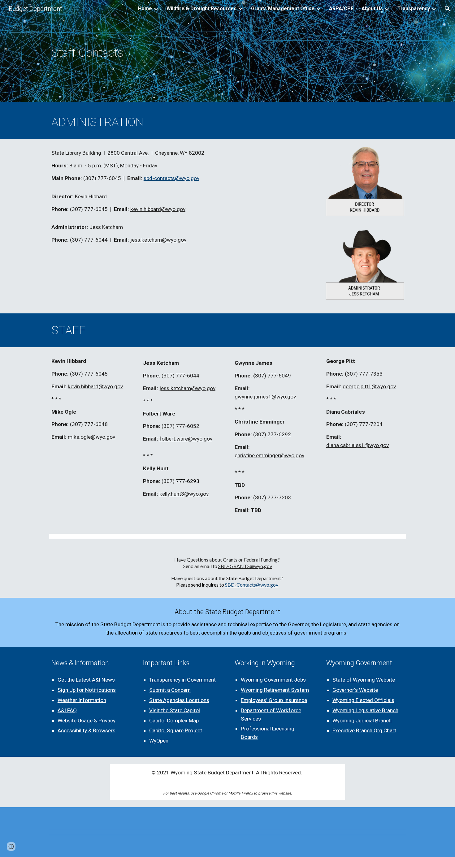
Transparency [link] (413, 8)
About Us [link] (372, 8)
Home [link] (145, 8)
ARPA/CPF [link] (341, 8)
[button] (447, 8)
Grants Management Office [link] (282, 8)
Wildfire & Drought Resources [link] (201, 8)
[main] (121, 52)
